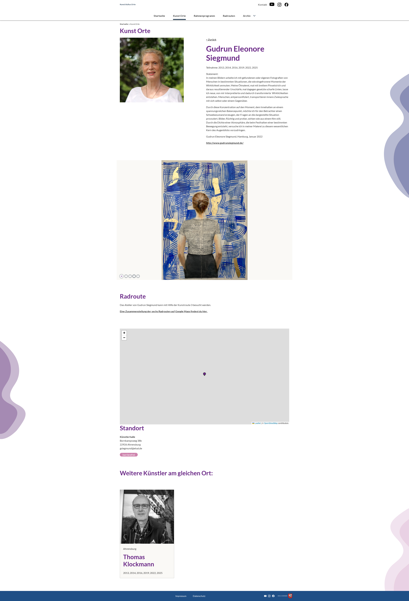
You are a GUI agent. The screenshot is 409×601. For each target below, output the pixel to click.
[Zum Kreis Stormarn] (285, 596)
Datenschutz (199, 596)
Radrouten (229, 15)
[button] (126, 276)
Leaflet (257, 423)
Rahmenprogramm (204, 15)
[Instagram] (279, 4)
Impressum (180, 596)
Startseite (159, 15)
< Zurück (211, 39)
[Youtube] (272, 5)
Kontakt (262, 4)
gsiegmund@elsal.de (131, 448)
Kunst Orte (179, 15)
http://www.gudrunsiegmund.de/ (224, 142)
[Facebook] (286, 4)
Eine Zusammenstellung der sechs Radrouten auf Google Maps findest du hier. (164, 311)
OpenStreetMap (271, 423)
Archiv (247, 15)
